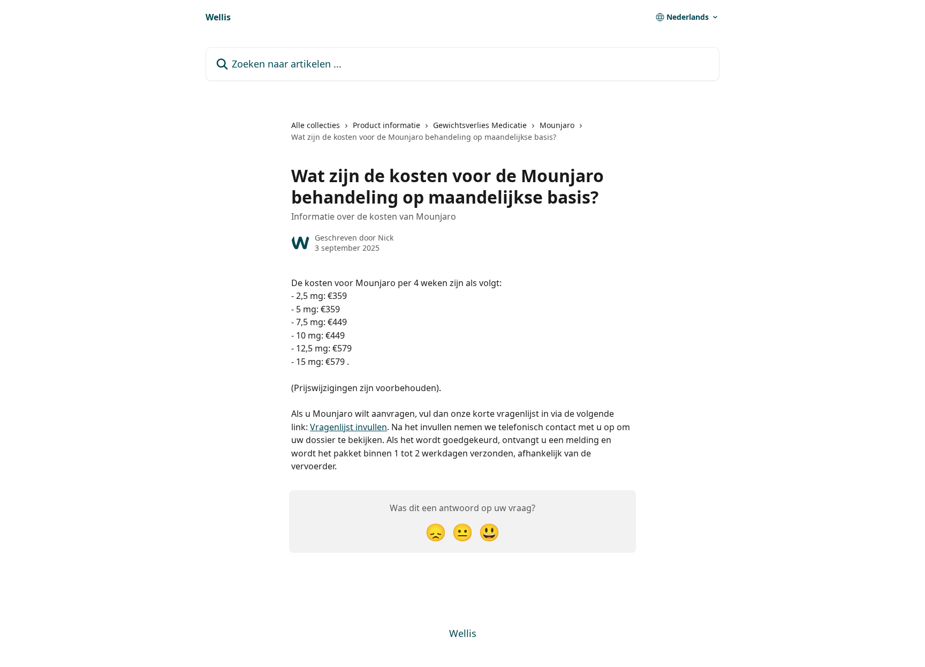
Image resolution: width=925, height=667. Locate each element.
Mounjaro (557, 125)
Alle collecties (315, 125)
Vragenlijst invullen (348, 427)
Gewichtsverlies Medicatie (480, 125)
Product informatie (386, 125)
